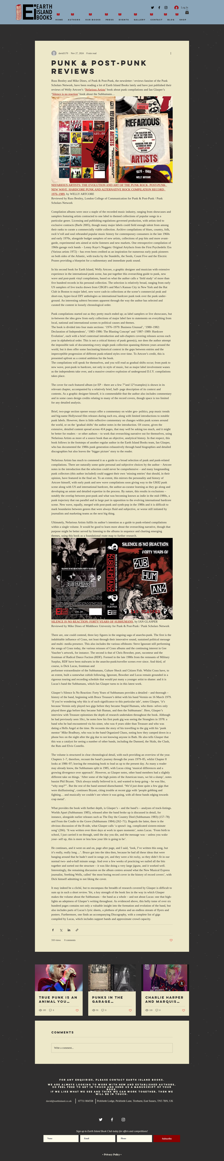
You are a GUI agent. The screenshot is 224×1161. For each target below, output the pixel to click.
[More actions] (171, 53)
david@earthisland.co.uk (59, 1101)
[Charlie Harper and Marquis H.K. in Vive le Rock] (165, 977)
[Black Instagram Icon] (166, 8)
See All (185, 958)
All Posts (39, 30)
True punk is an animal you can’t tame (58, 999)
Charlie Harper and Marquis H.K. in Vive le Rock (164, 999)
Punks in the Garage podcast (107, 999)
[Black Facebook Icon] (159, 8)
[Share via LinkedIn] (69, 930)
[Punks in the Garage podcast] (112, 977)
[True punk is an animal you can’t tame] (59, 977)
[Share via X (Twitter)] (60, 930)
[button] (187, 12)
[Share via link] (77, 930)
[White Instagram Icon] (123, 1119)
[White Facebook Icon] (112, 1119)
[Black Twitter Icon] (152, 8)
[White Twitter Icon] (100, 1119)
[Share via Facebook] (52, 930)
